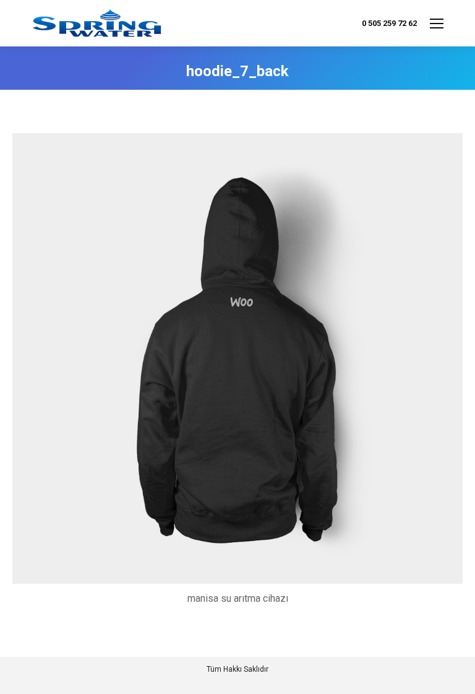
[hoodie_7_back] (237, 358)
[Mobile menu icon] (436, 23)
